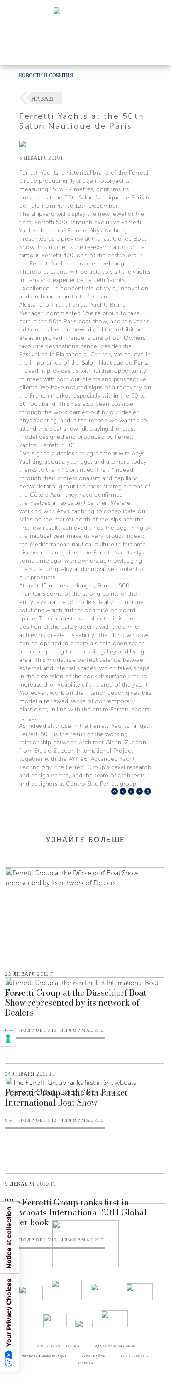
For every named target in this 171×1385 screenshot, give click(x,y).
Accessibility (135, 1356)
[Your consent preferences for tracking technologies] (8, 1038)
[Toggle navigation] (155, 51)
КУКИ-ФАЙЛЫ (94, 1356)
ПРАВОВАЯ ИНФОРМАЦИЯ (44, 1356)
